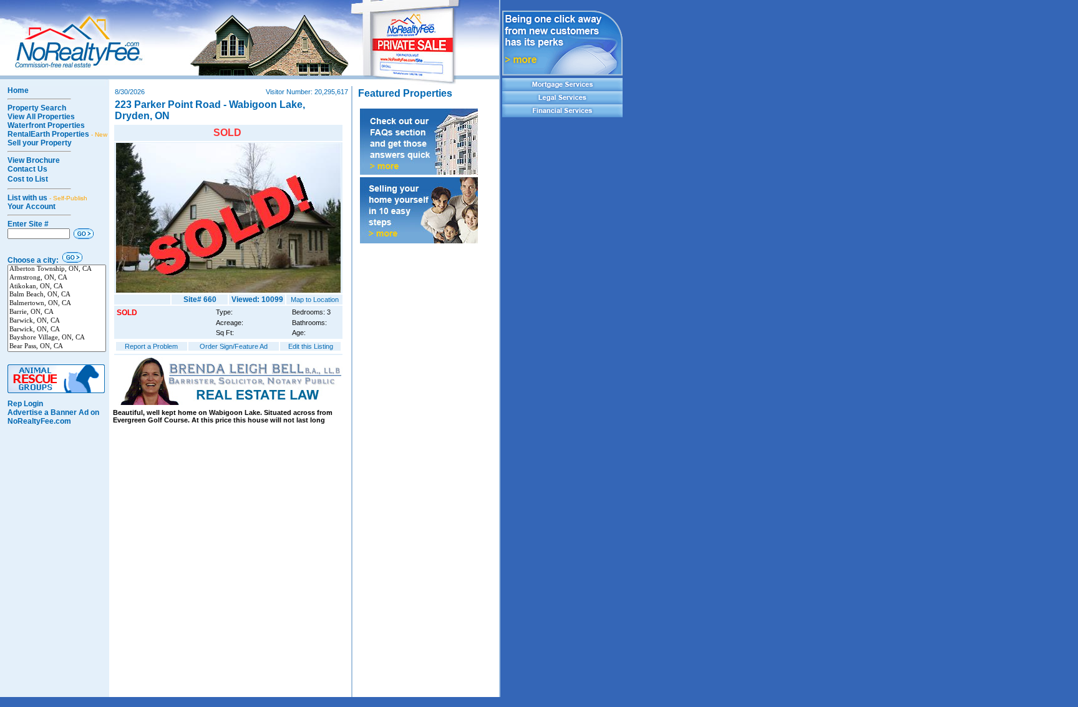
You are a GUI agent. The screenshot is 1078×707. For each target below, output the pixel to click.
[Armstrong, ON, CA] (56, 278)
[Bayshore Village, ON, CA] (56, 338)
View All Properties (41, 116)
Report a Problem (151, 346)
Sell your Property (39, 143)
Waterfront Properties (46, 125)
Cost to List (27, 179)
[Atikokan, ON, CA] (56, 287)
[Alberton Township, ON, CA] (56, 269)
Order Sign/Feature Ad (234, 346)
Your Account (31, 206)
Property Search (36, 108)
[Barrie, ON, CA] (56, 312)
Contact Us (27, 169)
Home (18, 90)
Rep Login (25, 403)
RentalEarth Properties (57, 134)
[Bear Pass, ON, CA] (56, 347)
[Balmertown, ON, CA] (56, 304)
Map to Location (315, 299)
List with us (47, 197)
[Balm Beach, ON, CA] (56, 295)
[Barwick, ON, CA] (56, 321)
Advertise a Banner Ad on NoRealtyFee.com (53, 417)
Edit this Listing (310, 346)
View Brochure (33, 160)
